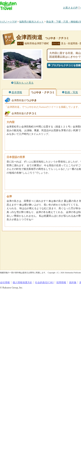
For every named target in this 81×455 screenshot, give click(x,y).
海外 (28, 14)
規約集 (72, 282)
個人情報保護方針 (22, 282)
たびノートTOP (8, 21)
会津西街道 (29, 37)
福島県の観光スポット (31, 21)
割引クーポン (59, 14)
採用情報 (61, 282)
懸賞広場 (44, 14)
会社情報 (5, 282)
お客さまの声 (70, 7)
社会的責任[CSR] (44, 282)
